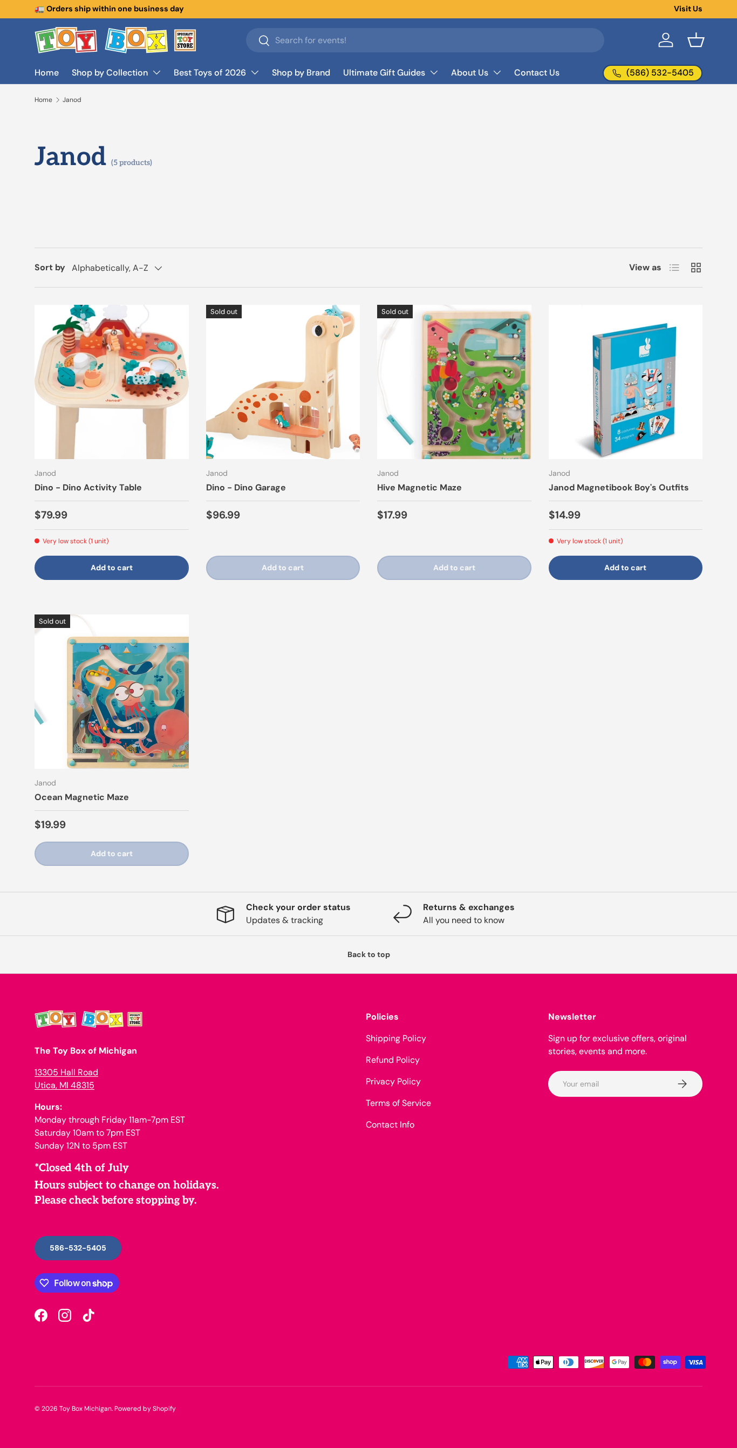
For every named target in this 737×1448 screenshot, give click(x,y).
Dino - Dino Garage (246, 487)
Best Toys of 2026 (210, 72)
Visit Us (688, 8)
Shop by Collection (110, 72)
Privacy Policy (393, 1081)
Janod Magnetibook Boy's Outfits (619, 487)
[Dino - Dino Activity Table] (112, 382)
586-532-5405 (78, 1248)
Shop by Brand (301, 72)
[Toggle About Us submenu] (496, 72)
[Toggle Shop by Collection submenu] (156, 72)
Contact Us (536, 72)
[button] (696, 40)
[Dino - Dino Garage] (283, 382)
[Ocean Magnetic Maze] (112, 691)
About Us (469, 72)
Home (47, 72)
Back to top (368, 954)
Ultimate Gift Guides (384, 72)
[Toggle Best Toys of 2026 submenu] (254, 72)
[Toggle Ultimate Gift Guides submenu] (433, 72)
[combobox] (425, 40)
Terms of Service (398, 1103)
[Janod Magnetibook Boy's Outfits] (626, 382)
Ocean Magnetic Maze (82, 797)
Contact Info (390, 1124)
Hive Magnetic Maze (419, 487)
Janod (72, 99)
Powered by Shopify (145, 1408)
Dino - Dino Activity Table (88, 487)
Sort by (50, 267)
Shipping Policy (396, 1038)
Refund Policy (393, 1059)
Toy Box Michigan (85, 1408)
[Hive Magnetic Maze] (454, 382)
